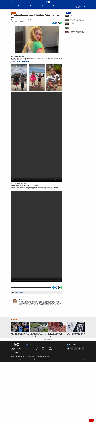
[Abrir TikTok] (75, 348)
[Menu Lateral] (12, 2)
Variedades (51, 349)
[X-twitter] (83, 348)
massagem (15, 292)
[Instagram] (71, 348)
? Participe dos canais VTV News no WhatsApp (20, 61)
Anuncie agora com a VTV (20, 356)
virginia (23, 292)
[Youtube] (68, 348)
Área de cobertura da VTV (31, 356)
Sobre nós (12, 356)
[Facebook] (79, 348)
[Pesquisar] (84, 2)
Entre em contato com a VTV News (43, 356)
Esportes (44, 347)
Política (43, 349)
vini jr (21, 292)
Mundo (50, 347)
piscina (18, 292)
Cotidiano (37, 347)
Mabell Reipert (14, 21)
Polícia (37, 349)
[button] (12, 2)
